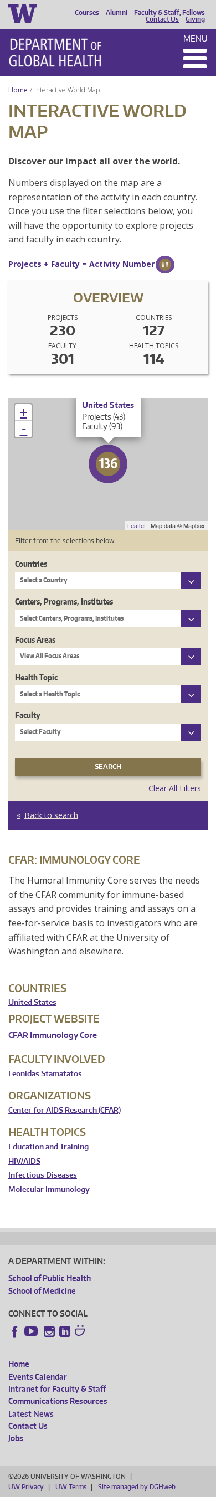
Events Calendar (37, 1376)
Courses (87, 12)
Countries (31, 564)
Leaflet (136, 525)
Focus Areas (35, 639)
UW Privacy (26, 1487)
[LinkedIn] (64, 1331)
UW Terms (70, 1487)
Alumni (116, 12)
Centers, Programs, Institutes (64, 601)
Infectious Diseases (42, 1175)
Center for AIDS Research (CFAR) (64, 1110)
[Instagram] (49, 1331)
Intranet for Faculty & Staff (57, 1388)
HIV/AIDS (24, 1161)
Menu (195, 38)
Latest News (31, 1413)
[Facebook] (15, 1331)
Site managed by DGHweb (137, 1487)
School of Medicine (42, 1290)
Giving (195, 19)
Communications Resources (57, 1401)
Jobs (15, 1438)
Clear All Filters (174, 788)
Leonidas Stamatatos (45, 1074)
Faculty (27, 715)
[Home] (55, 52)
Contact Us (162, 19)
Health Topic (36, 677)
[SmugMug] (81, 1332)
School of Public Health (49, 1278)
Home (18, 90)
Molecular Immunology (49, 1189)
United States (32, 1002)
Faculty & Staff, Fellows (169, 12)
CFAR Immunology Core (52, 1035)
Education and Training (48, 1147)
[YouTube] (32, 1331)
